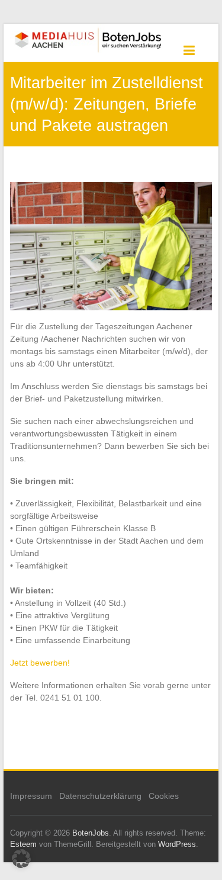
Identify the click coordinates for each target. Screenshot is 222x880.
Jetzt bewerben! (40, 662)
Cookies (164, 796)
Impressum (31, 796)
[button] (21, 858)
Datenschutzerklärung (100, 796)
